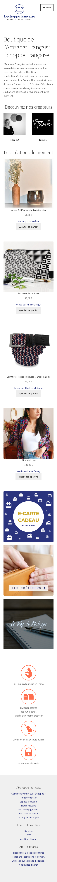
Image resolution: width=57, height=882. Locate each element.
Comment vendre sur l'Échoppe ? (28, 793)
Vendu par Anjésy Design (28, 304)
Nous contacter (29, 797)
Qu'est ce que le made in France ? (28, 860)
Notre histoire (28, 805)
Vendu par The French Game (28, 387)
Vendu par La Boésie (28, 221)
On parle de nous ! (28, 813)
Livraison (28, 831)
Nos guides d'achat (28, 864)
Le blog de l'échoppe (28, 817)
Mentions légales (29, 839)
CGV (28, 835)
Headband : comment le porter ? (28, 856)
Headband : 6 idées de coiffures (28, 852)
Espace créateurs (28, 801)
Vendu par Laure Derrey (28, 471)
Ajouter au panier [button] (28, 226)
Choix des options (28, 476)
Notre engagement (28, 809)
